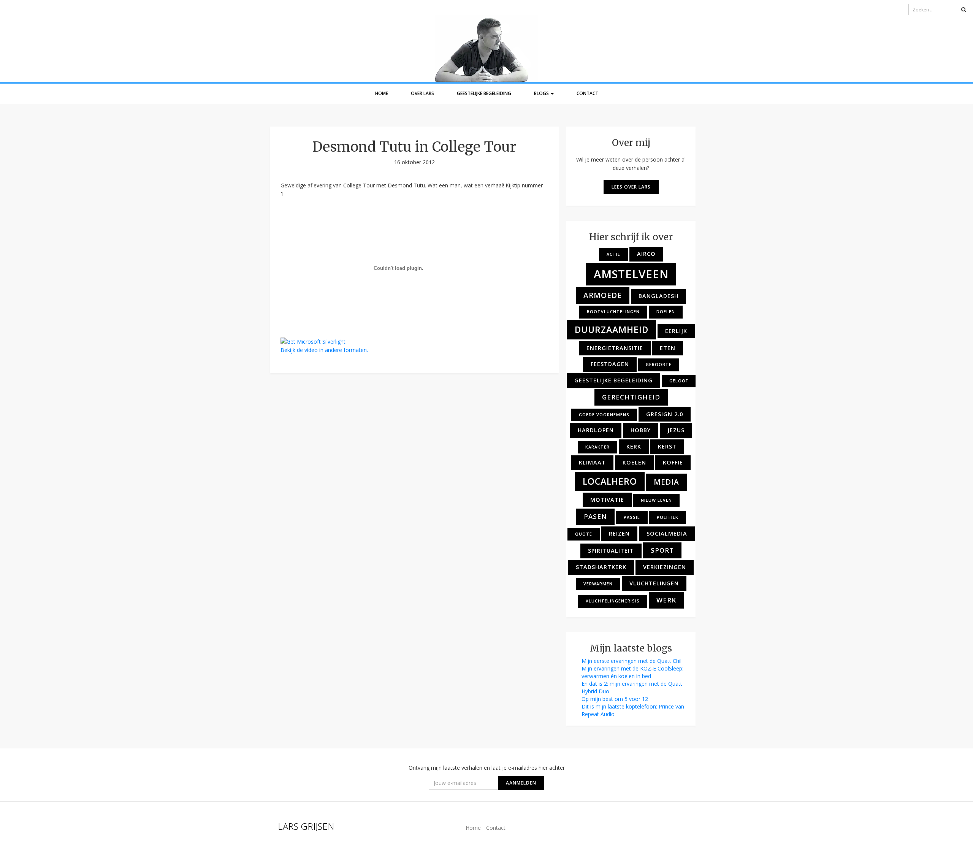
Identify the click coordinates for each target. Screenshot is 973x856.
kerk (633, 446)
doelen (665, 311)
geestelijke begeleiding (613, 380)
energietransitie (614, 348)
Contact (587, 93)
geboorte (659, 364)
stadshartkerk (601, 567)
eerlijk (676, 330)
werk (666, 600)
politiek (667, 517)
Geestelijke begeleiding (484, 93)
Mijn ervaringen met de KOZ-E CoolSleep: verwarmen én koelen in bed (632, 672)
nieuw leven (656, 500)
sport (662, 550)
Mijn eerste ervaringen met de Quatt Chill (632, 660)
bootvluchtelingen (613, 311)
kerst (667, 446)
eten (667, 348)
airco (646, 253)
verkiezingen (664, 567)
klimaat (592, 462)
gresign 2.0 (664, 414)
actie (613, 254)
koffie (673, 462)
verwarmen (598, 584)
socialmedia (667, 533)
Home (381, 93)
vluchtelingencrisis (613, 601)
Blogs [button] (542, 93)
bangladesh (658, 296)
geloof (678, 381)
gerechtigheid (631, 397)
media (666, 482)
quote (583, 534)
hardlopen (596, 430)
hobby (641, 430)
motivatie (607, 499)
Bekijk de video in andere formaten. (324, 349)
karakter (597, 447)
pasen (595, 516)
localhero (610, 481)
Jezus (676, 430)
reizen (619, 533)
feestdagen (610, 364)
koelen (634, 462)
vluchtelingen (654, 583)
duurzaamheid (611, 329)
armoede (602, 295)
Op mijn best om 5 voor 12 (615, 698)
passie (632, 517)
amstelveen (631, 274)
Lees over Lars (631, 187)
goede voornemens (604, 414)
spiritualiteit (611, 550)
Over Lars (422, 93)
